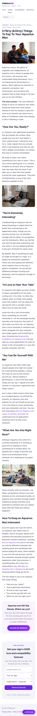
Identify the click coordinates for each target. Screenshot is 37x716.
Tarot (4, 10)
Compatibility (19, 10)
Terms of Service (18, 712)
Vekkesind (5, 25)
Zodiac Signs (10, 11)
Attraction (30, 10)
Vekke (11, 4)
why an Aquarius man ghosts (14, 542)
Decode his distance (18, 628)
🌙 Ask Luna (28, 712)
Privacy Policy (7, 712)
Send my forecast (18, 687)
